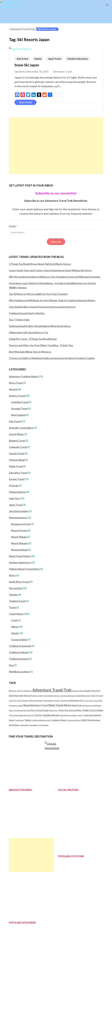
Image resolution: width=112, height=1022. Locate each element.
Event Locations (66, 914)
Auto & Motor (16, 434)
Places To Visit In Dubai (39, 710)
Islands (38, 58)
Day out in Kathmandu (68, 696)
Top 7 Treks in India (19, 319)
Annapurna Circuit (20, 523)
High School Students (36, 700)
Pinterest (63, 815)
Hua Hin (57, 700)
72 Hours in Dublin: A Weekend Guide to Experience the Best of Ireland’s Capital (51, 358)
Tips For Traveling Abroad (46, 715)
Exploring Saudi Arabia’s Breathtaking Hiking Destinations (39, 326)
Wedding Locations (19, 671)
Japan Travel (54, 58)
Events (12, 989)
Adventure (28, 691)
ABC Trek (20, 691)
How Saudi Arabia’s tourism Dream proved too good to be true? (42, 306)
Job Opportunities (18, 511)
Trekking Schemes (18, 658)
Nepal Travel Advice (19, 556)
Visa (11, 665)
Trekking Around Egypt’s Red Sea (27, 313)
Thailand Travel (17, 600)
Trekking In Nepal (18, 652)
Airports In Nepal (78, 691)
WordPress (78, 1017)
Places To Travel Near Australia (19, 710)
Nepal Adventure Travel (35, 705)
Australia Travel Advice (21, 427)
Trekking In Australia (20, 645)
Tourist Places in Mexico (68, 715)
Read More (25, 102)
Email (12, 226)
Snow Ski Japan (26, 65)
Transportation (19, 639)
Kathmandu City (76, 700)
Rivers (12, 575)
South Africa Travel (19, 581)
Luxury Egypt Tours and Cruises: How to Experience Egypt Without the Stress (50, 270)
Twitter (62, 807)
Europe (62, 881)
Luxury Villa (98, 701)
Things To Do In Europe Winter (70, 710)
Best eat (27, 695)
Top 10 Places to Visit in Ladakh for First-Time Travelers (38, 293)
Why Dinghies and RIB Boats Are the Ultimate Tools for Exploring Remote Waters (52, 300)
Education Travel (18, 472)
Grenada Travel (19, 408)
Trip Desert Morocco (73, 720)
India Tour (14, 498)
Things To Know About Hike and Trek (21, 715)
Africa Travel (16, 382)
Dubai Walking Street (83, 696)
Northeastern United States (91, 705)
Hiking (14, 626)
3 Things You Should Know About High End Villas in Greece (40, 263)
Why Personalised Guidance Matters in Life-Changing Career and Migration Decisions (54, 276)
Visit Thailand (43, 725)
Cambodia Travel (18, 446)
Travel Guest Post (18, 831)
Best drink (19, 695)
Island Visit (65, 701)
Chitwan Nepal (17, 459)
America (62, 898)
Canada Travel (16, 453)
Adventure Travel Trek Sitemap (74, 1012)
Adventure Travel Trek (52, 689)
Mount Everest (19, 530)
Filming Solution (17, 491)
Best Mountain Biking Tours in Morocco (30, 351)
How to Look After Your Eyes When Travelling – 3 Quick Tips (41, 345)
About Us (14, 807)
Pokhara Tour (53, 710)
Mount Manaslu (19, 543)
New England (18, 414)
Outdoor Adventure (77, 58)
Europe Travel (16, 479)
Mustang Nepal (19, 549)
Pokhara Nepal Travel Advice (24, 568)
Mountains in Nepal (16, 705)
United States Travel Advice (28, 725)
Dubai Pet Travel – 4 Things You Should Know (33, 338)
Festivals (13, 485)
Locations (14, 823)
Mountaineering (17, 517)
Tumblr (62, 831)
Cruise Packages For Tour (51, 696)
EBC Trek (95, 696)
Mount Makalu (19, 536)
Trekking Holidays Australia (41, 720)
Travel (12, 607)
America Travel (17, 395)
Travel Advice (16, 613)
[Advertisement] (56, 145)
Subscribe (56, 241)
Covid (14, 620)
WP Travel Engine (48, 1017)
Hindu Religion (49, 700)
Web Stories (64, 848)
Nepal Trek (76, 705)
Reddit (61, 840)
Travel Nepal (19, 720)
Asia (60, 865)
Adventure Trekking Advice (23, 376)
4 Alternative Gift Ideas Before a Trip (28, 332)
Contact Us (15, 815)
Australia (63, 873)
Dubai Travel (16, 466)
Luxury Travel (88, 700)
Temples (13, 594)
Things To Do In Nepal (92, 710)
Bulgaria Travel (17, 440)
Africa (61, 890)
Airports (13, 389)
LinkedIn (62, 823)
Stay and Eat (15, 588)
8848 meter (13, 691)
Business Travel (36, 696)
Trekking (27, 720)
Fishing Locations (22, 700)
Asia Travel (22, 58)
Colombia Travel (19, 402)
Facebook (63, 799)
